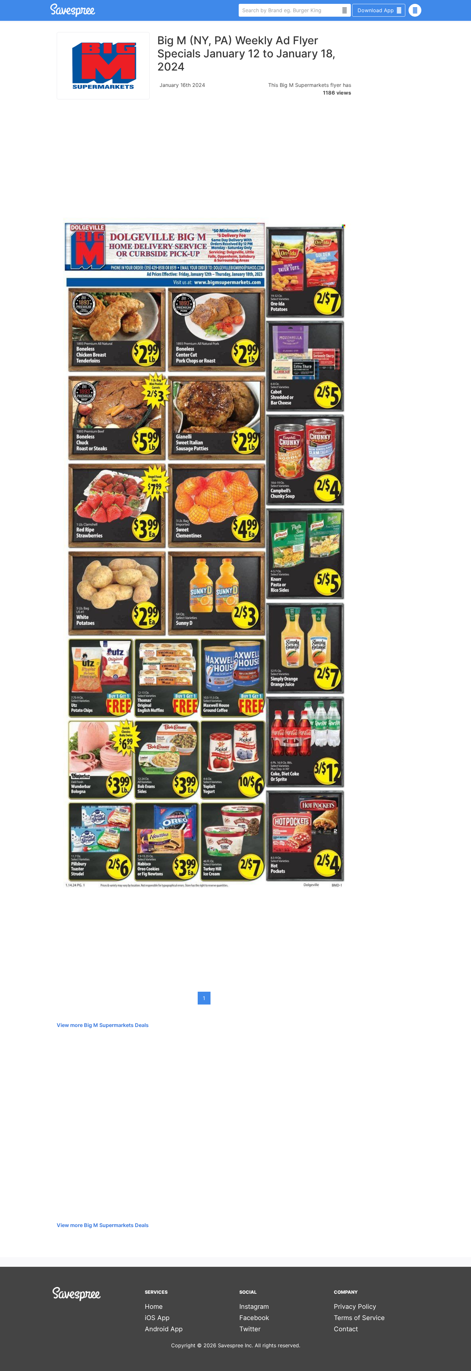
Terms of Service (359, 1318)
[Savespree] (51, 10)
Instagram (254, 1306)
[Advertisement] (204, 158)
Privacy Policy (355, 1306)
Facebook (254, 1318)
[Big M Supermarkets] (103, 65)
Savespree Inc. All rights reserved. (259, 1345)
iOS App (157, 1318)
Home (154, 1306)
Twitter (249, 1329)
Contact (346, 1329)
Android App (164, 1329)
